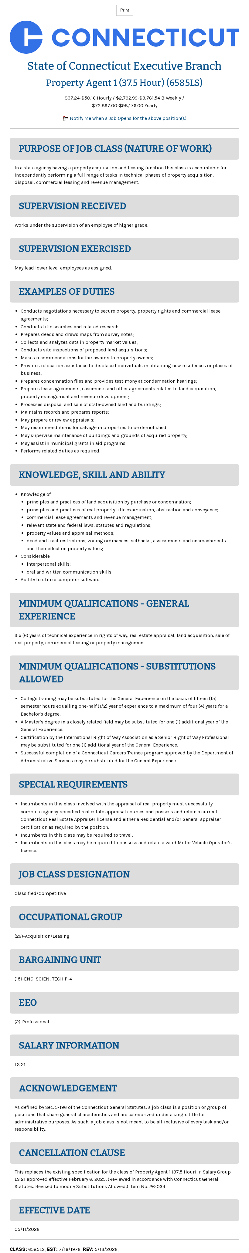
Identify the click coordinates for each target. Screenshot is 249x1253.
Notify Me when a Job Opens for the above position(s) (127, 118)
